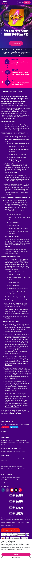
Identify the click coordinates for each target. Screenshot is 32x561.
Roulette (17, 440)
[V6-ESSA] (9, 534)
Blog (23, 458)
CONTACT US (5, 427)
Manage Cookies (16, 557)
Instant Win (4, 442)
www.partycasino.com (12, 139)
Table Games (4, 444)
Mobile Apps (17, 458)
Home (2, 458)
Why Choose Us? (5, 468)
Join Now (16, 43)
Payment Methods (22, 468)
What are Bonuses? (6, 466)
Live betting (4, 434)
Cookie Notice (15, 547)
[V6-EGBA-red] (10, 530)
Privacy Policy (4, 482)
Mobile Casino (9, 458)
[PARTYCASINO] (4, 2)
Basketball (20, 434)
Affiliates (3, 471)
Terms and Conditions (6, 477)
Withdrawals (14, 468)
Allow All (16, 554)
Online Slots (4, 440)
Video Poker (23, 440)
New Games (19, 442)
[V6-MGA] (27, 534)
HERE (9, 118)
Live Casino (26, 442)
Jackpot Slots (11, 442)
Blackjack (11, 440)
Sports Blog (4, 460)
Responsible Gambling (16, 479)
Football (10, 434)
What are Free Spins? (17, 466)
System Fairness (5, 479)
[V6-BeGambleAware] (21, 534)
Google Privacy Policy (6, 451)
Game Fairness (17, 477)
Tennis (15, 434)
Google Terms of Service (19, 451)
